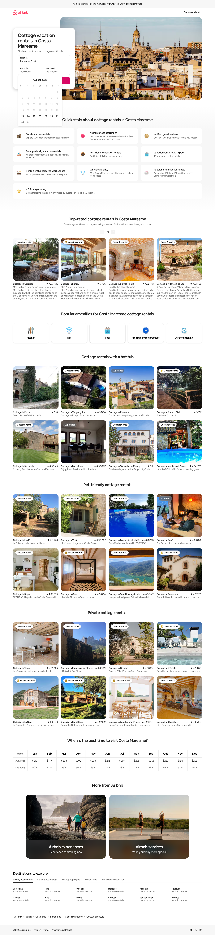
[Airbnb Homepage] (20, 12)
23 (22, 116)
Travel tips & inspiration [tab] (113, 879)
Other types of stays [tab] (47, 879)
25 (34, 116)
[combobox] (44, 61)
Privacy (37, 930)
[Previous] (102, 232)
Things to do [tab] (91, 879)
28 (51, 116)
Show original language (131, 4)
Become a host (192, 12)
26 (40, 116)
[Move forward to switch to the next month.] (57, 80)
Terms (46, 930)
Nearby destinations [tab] (23, 879)
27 (46, 116)
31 (28, 122)
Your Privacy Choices (62, 930)
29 (57, 116)
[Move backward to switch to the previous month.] (23, 80)
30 (22, 122)
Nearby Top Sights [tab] (71, 879)
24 (28, 116)
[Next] (113, 232)
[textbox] (31, 71)
